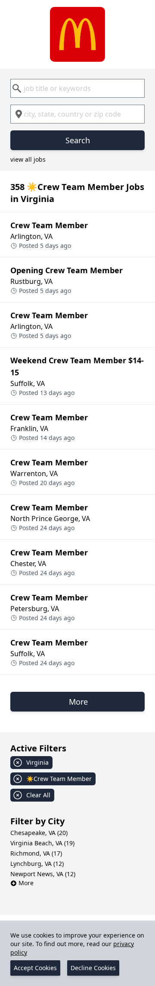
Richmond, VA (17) (36, 853)
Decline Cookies (93, 968)
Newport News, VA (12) (42, 874)
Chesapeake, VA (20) (39, 833)
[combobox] (77, 88)
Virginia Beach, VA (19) (42, 843)
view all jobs (28, 159)
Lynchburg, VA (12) (37, 863)
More (26, 883)
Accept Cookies (35, 968)
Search (77, 140)
